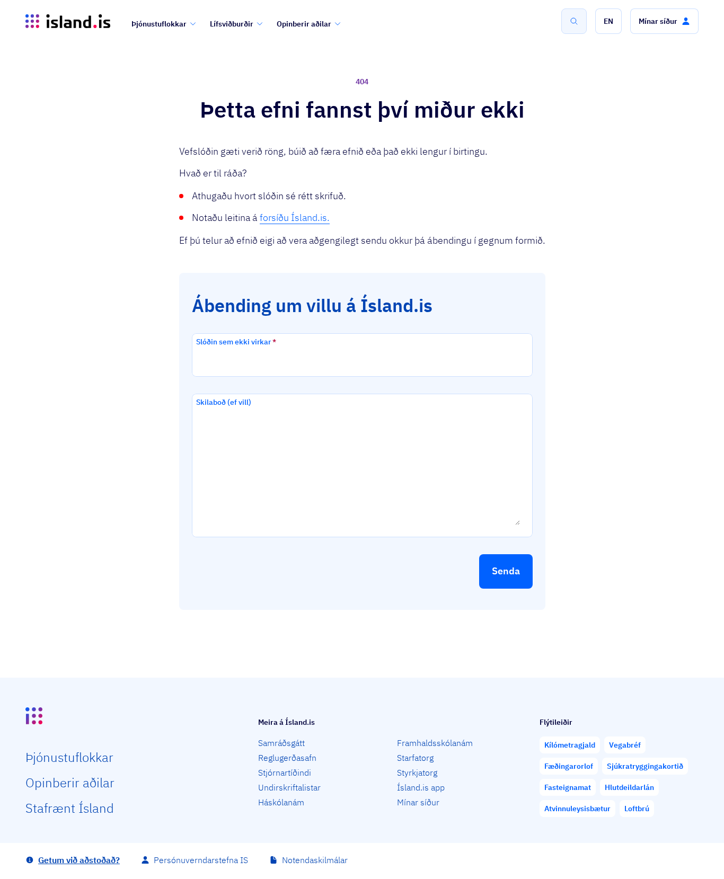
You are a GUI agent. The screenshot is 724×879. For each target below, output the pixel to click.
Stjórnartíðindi (284, 772)
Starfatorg (415, 757)
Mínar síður (418, 802)
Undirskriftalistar (289, 787)
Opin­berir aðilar (69, 782)
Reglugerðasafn (287, 757)
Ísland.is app (421, 787)
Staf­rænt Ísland (69, 808)
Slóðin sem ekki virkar (236, 342)
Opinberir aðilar (304, 24)
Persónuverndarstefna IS (201, 860)
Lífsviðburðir (231, 24)
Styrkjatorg (417, 772)
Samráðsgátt (281, 743)
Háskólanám (281, 802)
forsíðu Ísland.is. (295, 217)
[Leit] (574, 21)
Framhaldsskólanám (435, 743)
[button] (608, 21)
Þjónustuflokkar (159, 24)
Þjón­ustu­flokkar (69, 757)
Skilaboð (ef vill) (223, 402)
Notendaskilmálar (315, 860)
